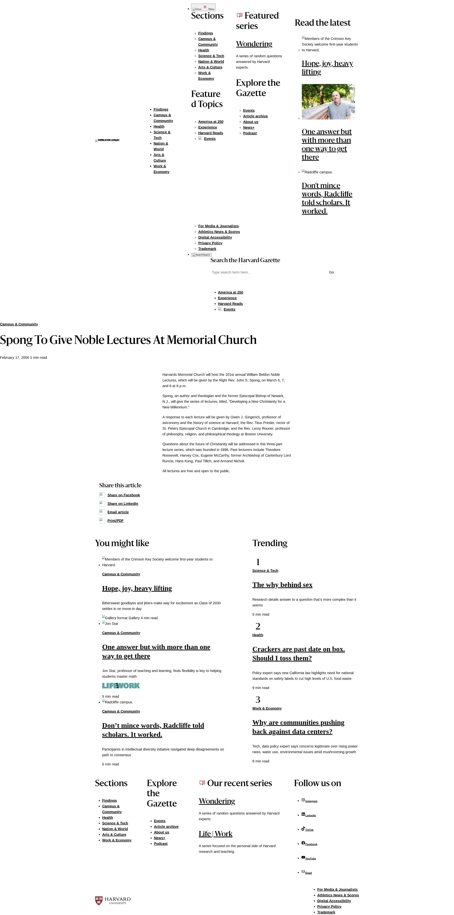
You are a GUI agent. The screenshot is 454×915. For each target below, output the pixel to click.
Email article (118, 512)
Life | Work (215, 834)
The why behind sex (282, 585)
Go (331, 272)
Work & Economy (267, 708)
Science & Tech (265, 571)
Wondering (254, 44)
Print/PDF (115, 521)
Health (257, 635)
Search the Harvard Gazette (245, 261)
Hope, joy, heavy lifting (137, 588)
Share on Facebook (123, 495)
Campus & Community (19, 324)
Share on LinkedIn (122, 504)
